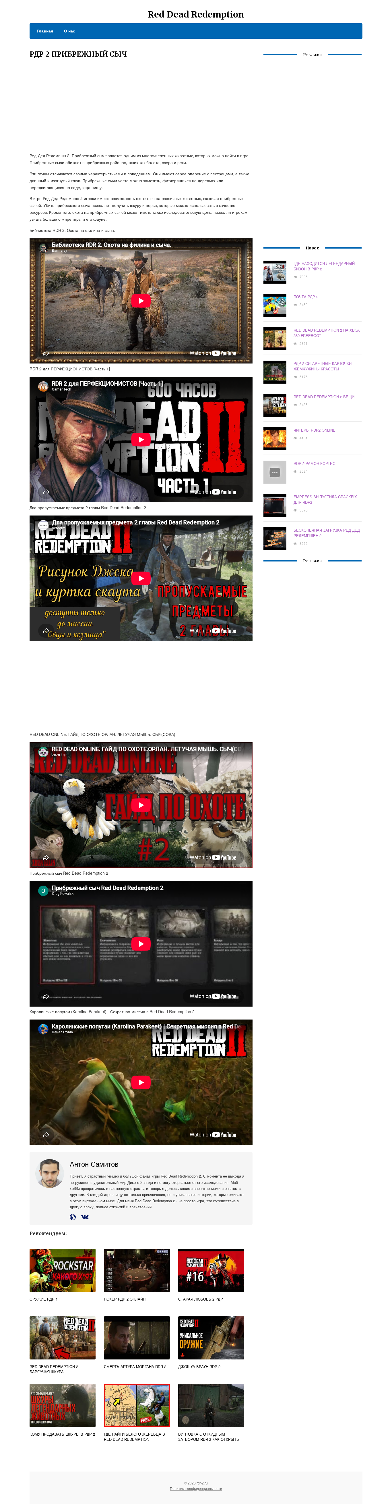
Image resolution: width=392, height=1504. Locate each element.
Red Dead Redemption (196, 14)
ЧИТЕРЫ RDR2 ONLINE (314, 430)
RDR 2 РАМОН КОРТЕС (314, 463)
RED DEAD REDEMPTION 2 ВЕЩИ (324, 396)
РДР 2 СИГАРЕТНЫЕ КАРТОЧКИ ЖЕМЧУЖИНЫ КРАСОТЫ (323, 366)
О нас (69, 31)
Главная (45, 31)
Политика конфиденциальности (196, 1488)
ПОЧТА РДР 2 (306, 296)
